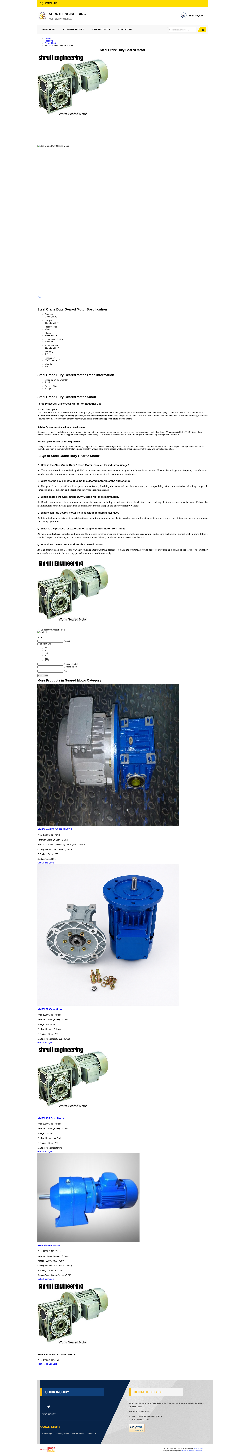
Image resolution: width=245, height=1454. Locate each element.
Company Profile (73, 29)
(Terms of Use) (197, 1448)
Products (49, 41)
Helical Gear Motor (48, 1245)
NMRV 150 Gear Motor (50, 1118)
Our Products (101, 29)
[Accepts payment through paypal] (136, 1431)
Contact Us (125, 29)
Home (47, 38)
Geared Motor (51, 43)
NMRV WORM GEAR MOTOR (54, 829)
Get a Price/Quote (45, 862)
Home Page (48, 29)
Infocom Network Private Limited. (191, 1450)
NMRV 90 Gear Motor (50, 1009)
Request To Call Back (47, 1364)
